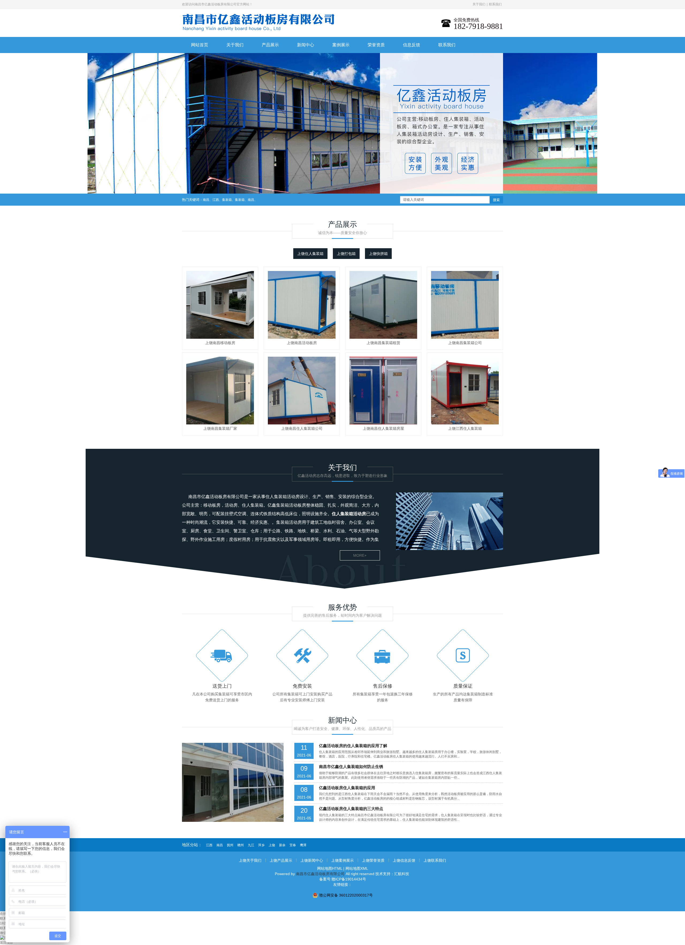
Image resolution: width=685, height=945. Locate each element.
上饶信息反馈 (404, 860)
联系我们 (495, 4)
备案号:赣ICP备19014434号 (342, 879)
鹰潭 (303, 845)
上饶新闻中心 (311, 860)
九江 (251, 845)
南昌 (206, 200)
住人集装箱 (276, 496)
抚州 (230, 845)
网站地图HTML (329, 868)
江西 (215, 200)
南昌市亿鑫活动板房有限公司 (216, 496)
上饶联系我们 (435, 860)
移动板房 (211, 505)
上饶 (272, 845)
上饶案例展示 (342, 860)
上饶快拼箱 (378, 253)
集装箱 (227, 200)
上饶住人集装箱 (310, 253)
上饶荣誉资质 (373, 860)
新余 (282, 845)
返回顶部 (6, 942)
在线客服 (6, 914)
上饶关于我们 (250, 860)
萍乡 (261, 845)
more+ (360, 555)
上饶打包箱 (346, 253)
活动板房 (297, 505)
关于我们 (479, 4)
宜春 (293, 845)
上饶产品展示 (281, 860)
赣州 (240, 845)
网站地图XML (356, 868)
